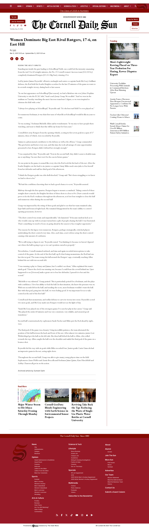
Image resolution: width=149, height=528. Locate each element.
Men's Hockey (38, 481)
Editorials (37, 466)
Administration (38, 449)
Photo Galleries (75, 488)
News (34, 444)
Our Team (109, 475)
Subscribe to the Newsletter (81, 496)
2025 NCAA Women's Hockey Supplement (84, 479)
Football (36, 479)
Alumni (108, 449)
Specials (72, 470)
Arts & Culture (38, 498)
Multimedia (73, 483)
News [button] (19, 6)
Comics (73, 486)
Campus (36, 451)
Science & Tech (75, 444)
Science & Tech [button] (70, 6)
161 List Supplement (77, 473)
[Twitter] (14, 25)
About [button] (126, 6)
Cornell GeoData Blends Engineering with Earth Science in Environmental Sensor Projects (57, 411)
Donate (135, 24)
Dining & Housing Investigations (80, 460)
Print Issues (111, 462)
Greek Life (74, 453)
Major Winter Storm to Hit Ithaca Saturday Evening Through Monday (29, 409)
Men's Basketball (39, 486)
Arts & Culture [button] (53, 6)
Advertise (135, 28)
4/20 (72, 475)
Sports (35, 476)
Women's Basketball (40, 488)
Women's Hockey (39, 483)
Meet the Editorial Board (115, 480)
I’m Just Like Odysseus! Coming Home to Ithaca (120, 115)
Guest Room (38, 462)
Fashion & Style (75, 462)
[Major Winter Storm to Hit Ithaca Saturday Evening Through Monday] (30, 395)
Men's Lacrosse (39, 490)
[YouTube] (25, 25)
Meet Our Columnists (40, 473)
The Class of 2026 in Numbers (74, 11)
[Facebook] (10, 25)
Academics (74, 458)
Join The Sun (110, 455)
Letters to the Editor (40, 468)
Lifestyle (72, 449)
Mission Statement (113, 477)
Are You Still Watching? (41, 507)
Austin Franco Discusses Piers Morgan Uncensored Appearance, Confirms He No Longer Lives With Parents (120, 103)
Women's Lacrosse (40, 492)
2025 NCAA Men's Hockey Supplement (83, 477)
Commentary (38, 511)
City (35, 447)
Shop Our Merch (133, 19)
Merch (109, 464)
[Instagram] (21, 25)
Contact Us (110, 488)
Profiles (36, 501)
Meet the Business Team (115, 482)
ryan (14, 50)
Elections (37, 453)
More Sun (109, 460)
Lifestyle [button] (84, 6)
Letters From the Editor (41, 470)
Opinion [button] (29, 6)
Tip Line (13, 17)
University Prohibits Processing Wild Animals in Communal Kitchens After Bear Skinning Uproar (120, 88)
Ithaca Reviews (75, 451)
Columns (37, 464)
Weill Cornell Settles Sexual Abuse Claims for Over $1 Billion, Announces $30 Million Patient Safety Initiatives (119, 128)
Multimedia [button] (115, 6)
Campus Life (75, 455)
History (110, 484)
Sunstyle (110, 467)
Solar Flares (38, 505)
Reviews (37, 503)
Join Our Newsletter (17, 22)
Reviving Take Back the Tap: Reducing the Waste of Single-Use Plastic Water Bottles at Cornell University (82, 412)
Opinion (35, 457)
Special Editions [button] (99, 6)
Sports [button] (40, 6)
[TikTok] (17, 25)
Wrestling (37, 494)
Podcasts (74, 490)
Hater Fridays (38, 509)
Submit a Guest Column (115, 492)
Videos (73, 492)
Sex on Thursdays (76, 466)
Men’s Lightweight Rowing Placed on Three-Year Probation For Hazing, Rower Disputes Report (124, 68)
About (107, 445)
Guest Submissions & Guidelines (44, 460)
